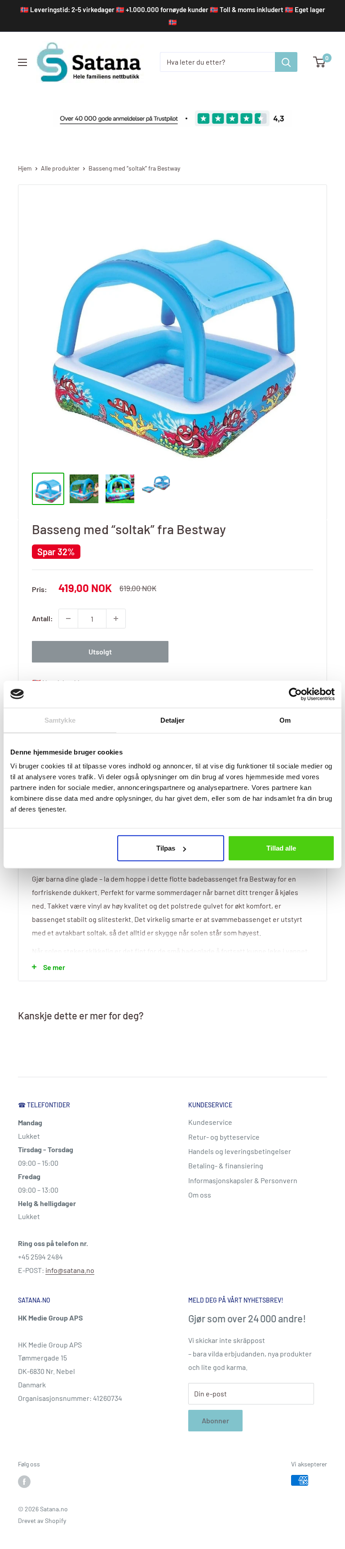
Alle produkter (60, 168)
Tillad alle (281, 848)
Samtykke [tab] (59, 720)
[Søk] (286, 62)
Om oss (199, 1194)
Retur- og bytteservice (224, 1136)
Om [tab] (285, 720)
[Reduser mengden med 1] (68, 618)
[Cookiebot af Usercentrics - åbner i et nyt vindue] (295, 694)
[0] (319, 62)
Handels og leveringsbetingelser (239, 1151)
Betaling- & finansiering (225, 1165)
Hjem (25, 168)
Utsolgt (100, 651)
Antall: (42, 618)
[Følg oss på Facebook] (24, 1481)
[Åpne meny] (22, 62)
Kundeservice (210, 1122)
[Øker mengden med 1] (115, 618)
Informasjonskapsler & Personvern (242, 1180)
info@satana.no (69, 1270)
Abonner (215, 1420)
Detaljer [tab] (172, 720)
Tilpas (165, 848)
